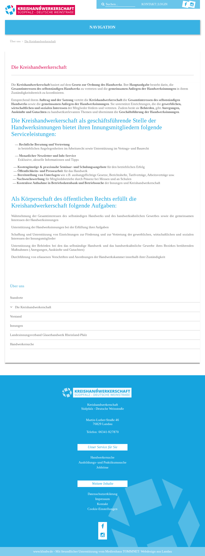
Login (163, 4)
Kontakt (149, 4)
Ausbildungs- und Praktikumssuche (102, 462)
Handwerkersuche (22, 344)
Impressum (102, 499)
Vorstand (16, 316)
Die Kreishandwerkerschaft (33, 307)
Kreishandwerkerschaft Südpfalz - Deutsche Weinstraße (40, 10)
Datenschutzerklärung (103, 494)
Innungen (16, 326)
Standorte (16, 298)
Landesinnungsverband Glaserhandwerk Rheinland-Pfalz (48, 335)
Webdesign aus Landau (156, 551)
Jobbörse (102, 467)
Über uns (15, 41)
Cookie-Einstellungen (103, 509)
